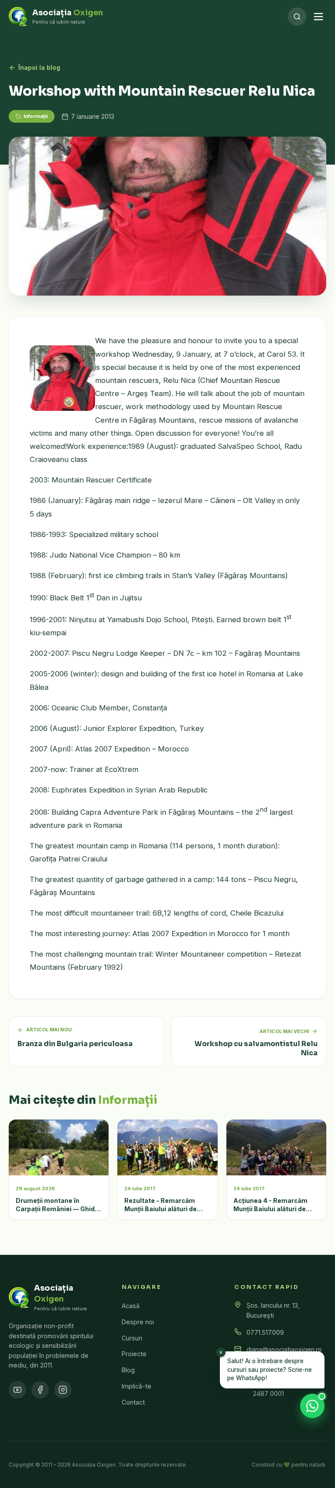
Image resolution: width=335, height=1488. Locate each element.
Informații (36, 116)
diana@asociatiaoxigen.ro (284, 1349)
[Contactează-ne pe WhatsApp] (312, 1406)
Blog (128, 1370)
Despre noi (138, 1322)
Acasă (131, 1305)
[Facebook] (40, 1389)
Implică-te (136, 1386)
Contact (133, 1402)
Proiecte (134, 1353)
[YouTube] (17, 1389)
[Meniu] (318, 16)
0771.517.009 (265, 1332)
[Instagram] (63, 1389)
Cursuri (132, 1338)
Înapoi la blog (39, 67)
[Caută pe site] (297, 16)
